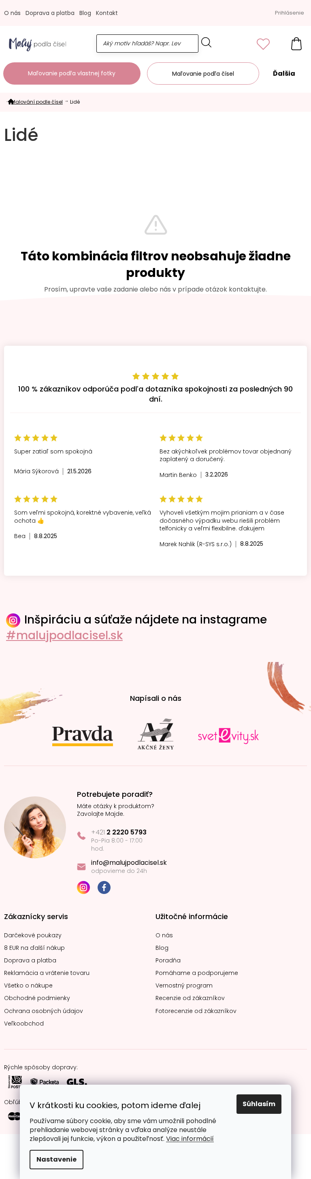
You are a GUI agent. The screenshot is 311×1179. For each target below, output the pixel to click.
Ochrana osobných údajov (43, 1011)
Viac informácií (190, 1138)
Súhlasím (259, 1104)
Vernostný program (184, 986)
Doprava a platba (50, 13)
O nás (12, 13)
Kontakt (107, 13)
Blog (85, 13)
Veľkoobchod (24, 1024)
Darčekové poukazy (33, 935)
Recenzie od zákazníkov (190, 998)
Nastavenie (56, 1159)
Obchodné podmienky (37, 998)
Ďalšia (284, 73)
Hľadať (206, 42)
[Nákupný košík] (292, 43)
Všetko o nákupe (28, 986)
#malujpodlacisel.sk (64, 635)
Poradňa (168, 960)
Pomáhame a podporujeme (197, 973)
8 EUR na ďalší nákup (34, 948)
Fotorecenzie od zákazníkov (196, 1011)
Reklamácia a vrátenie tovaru (46, 973)
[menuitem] (72, 73)
